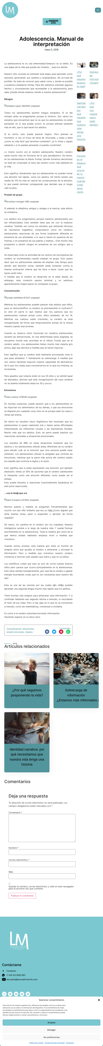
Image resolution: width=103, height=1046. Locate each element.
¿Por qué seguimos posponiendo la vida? (84, 79)
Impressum (70, 1043)
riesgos (29, 631)
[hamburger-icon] (98, 10)
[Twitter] (28, 994)
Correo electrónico (19, 860)
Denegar (51, 1030)
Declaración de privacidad (55, 1043)
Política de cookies (36, 1043)
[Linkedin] (10, 994)
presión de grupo (15, 631)
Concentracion (14, 628)
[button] (99, 1000)
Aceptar (52, 1022)
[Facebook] (22, 994)
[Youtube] (16, 994)
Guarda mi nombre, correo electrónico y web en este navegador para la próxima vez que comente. (41, 887)
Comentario (15, 812)
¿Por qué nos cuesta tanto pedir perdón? (94, 114)
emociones (28, 628)
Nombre (14, 848)
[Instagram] (4, 994)
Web (11, 872)
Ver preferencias (51, 1037)
